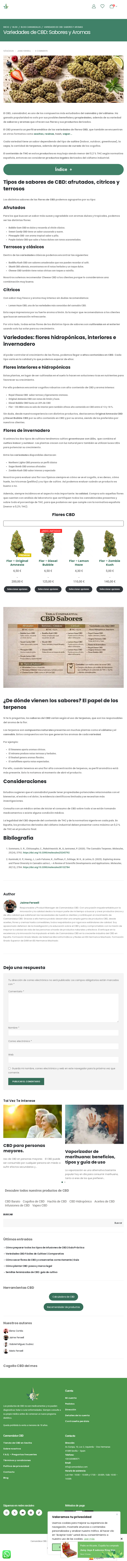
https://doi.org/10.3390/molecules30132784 (46, 867)
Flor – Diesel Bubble (48, 563)
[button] (62, 1182)
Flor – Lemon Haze (79, 563)
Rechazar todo (68, 1547)
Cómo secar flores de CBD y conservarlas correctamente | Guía (42, 1260)
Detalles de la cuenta (77, 1415)
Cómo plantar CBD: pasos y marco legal (29, 1266)
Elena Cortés (16, 1331)
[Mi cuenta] (94, 6)
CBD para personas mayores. (24, 1148)
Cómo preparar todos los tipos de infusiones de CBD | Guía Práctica (45, 1247)
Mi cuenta (71, 1398)
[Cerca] (117, 1514)
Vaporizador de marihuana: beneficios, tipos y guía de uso (90, 1157)
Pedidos (69, 1403)
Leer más (89, 1539)
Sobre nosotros (12, 1448)
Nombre (13, 1027)
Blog (5, 1477)
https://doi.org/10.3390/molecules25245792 (46, 852)
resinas (49, 134)
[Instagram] (6, 1512)
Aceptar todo (100, 1547)
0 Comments (41, 51)
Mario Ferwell (16, 1350)
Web (11, 1054)
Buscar (8, 1214)
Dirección (70, 1409)
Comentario (16, 991)
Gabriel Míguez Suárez (21, 1344)
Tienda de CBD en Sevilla (17, 1442)
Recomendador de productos (63, 1307)
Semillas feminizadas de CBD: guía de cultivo (32, 1272)
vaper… (67, 134)
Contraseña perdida (77, 1421)
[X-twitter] (14, 1512)
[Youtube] (23, 1512)
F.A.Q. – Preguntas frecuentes (20, 1454)
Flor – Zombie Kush (109, 563)
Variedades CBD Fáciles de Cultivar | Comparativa (35, 1253)
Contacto (9, 1472)
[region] (84, 1532)
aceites (38, 134)
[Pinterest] (31, 1512)
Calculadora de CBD (63, 1296)
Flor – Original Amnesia (17, 563)
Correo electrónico (20, 1041)
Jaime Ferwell (24, 51)
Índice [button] (61, 169)
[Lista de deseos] (102, 6)
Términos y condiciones (17, 1460)
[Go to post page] (32, 1121)
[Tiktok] (39, 1512)
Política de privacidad (16, 1466)
